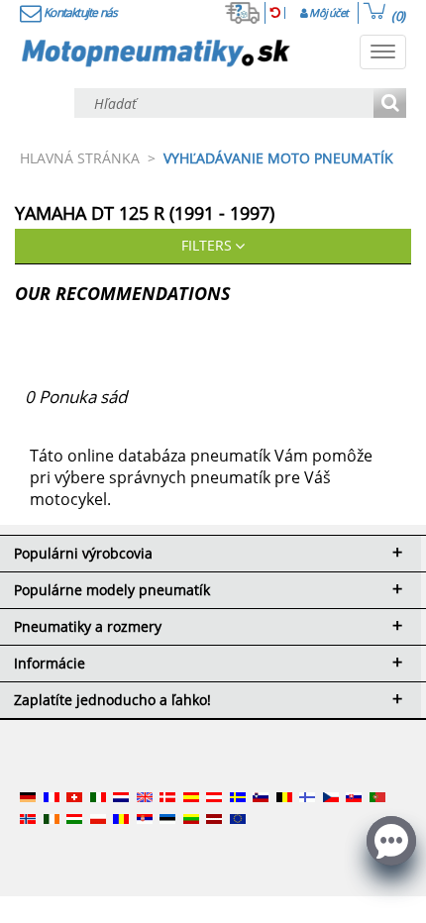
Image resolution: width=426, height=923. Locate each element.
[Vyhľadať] (389, 104)
